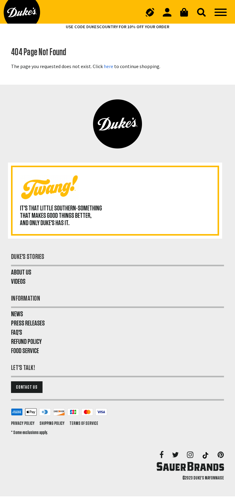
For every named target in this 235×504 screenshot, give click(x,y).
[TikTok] (206, 455)
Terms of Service (83, 423)
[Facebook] (162, 455)
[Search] (201, 12)
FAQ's (16, 332)
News (17, 314)
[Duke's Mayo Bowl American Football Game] (150, 12)
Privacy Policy (23, 423)
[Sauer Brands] (190, 466)
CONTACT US (27, 387)
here (108, 66)
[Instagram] (190, 455)
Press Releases (28, 323)
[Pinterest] (221, 455)
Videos (18, 281)
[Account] (167, 12)
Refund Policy (26, 341)
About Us (21, 272)
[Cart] (184, 12)
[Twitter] (176, 455)
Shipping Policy (52, 423)
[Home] (26, 12)
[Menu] (220, 12)
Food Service (25, 351)
